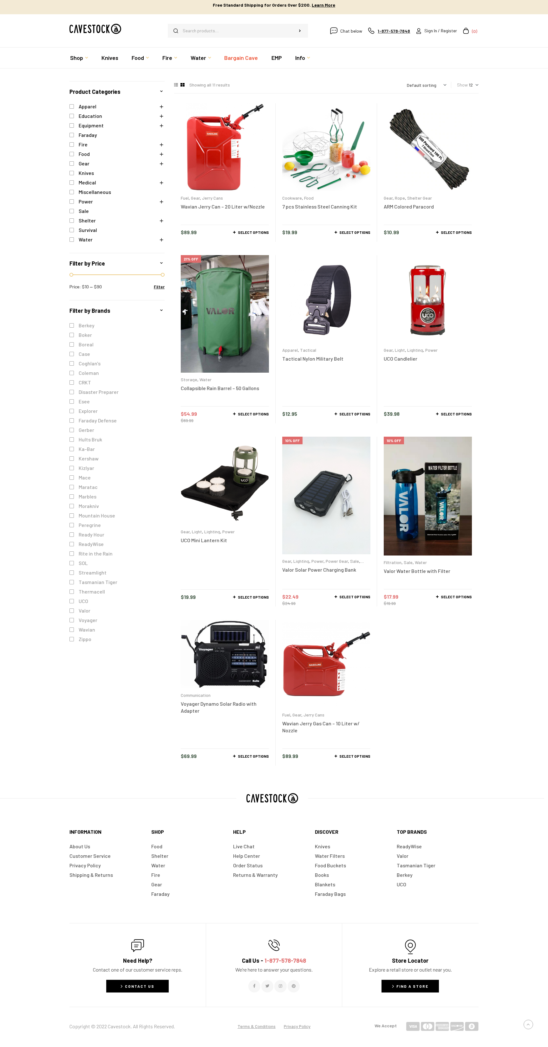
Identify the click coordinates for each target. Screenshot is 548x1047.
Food (309, 198)
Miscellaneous (95, 192)
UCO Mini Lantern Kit (204, 540)
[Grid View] (182, 85)
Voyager (88, 620)
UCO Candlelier (400, 359)
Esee (84, 401)
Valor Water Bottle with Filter (417, 571)
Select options (253, 232)
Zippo (85, 639)
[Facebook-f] (254, 986)
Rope (400, 198)
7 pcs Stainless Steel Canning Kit (319, 206)
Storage (189, 379)
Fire (83, 144)
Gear (195, 198)
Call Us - (274, 960)
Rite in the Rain (96, 553)
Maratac (88, 487)
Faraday (88, 135)
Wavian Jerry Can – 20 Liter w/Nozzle (223, 206)
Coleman (89, 373)
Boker (85, 335)
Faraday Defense (98, 420)
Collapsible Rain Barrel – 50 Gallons (220, 388)
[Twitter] (267, 986)
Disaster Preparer (99, 392)
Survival (88, 230)
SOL (83, 563)
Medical (87, 182)
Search (300, 31)
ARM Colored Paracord (409, 206)
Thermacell (92, 591)
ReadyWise (91, 544)
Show (462, 84)
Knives (86, 173)
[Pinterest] (294, 986)
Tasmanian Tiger (98, 582)
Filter (159, 286)
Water (205, 379)
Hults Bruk (90, 439)
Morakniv (89, 506)
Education (90, 116)
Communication (196, 695)
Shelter (87, 220)
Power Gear (337, 561)
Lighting (415, 350)
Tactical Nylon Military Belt (312, 359)
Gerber (86, 430)
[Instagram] (280, 986)
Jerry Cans (212, 198)
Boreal (86, 344)
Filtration (392, 562)
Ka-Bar (87, 449)
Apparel (290, 350)
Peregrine (90, 525)
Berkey (87, 325)
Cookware (292, 198)
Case (84, 354)
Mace (85, 477)
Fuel (185, 198)
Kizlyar (86, 468)
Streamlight (93, 572)
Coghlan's (90, 363)
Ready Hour (91, 534)
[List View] (176, 85)
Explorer (88, 411)
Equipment (91, 125)
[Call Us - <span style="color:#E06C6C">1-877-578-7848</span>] (274, 945)
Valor (84, 610)
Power (431, 350)
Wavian (87, 629)
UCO (83, 601)
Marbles (87, 496)
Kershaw (89, 458)
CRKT (85, 382)
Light (400, 350)
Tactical (308, 350)
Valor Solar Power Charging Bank (319, 570)
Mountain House (97, 515)
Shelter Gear (419, 198)
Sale (354, 561)
